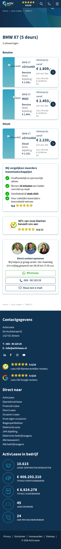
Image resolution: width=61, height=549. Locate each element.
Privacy (7, 536)
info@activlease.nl (16, 348)
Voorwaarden (35, 536)
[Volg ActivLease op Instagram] (18, 355)
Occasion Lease (11, 414)
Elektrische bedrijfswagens (17, 436)
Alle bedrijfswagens (13, 444)
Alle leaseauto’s (11, 440)
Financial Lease (11, 406)
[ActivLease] (8, 4)
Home (5, 10)
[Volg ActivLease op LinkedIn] (5, 355)
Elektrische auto (11, 427)
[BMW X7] (53, 72)
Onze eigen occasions (14, 419)
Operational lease (12, 402)
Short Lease (9, 410)
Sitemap (50, 536)
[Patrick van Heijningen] (17, 248)
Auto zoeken (16, 10)
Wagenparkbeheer (13, 423)
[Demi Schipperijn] (43, 248)
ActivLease (8, 397)
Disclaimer (19, 536)
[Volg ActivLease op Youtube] (25, 355)
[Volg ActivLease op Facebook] (12, 355)
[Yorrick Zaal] (30, 248)
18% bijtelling (10, 431)
